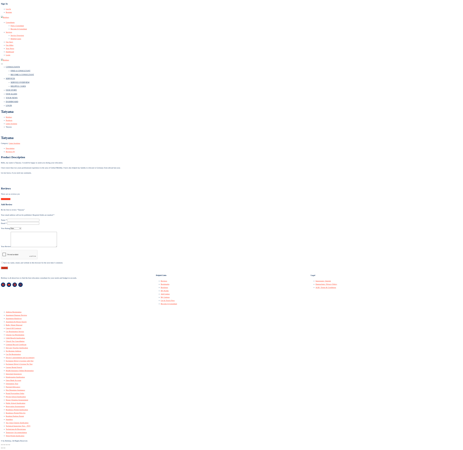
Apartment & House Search (16, 322)
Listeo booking (14, 143)
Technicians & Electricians (16, 429)
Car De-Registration (13, 354)
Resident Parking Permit (15, 416)
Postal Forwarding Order (15, 393)
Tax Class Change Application (17, 423)
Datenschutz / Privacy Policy (326, 284)
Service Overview (17, 35)
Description (10, 148)
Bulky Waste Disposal (14, 325)
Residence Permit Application (17, 410)
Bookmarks (165, 284)
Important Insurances (14, 374)
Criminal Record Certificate (16, 345)
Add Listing (165, 294)
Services (9, 32)
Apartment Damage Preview (16, 315)
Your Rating (5, 228)
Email (4, 223)
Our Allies (9, 45)
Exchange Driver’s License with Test (19, 361)
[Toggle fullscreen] (7, 444)
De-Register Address (13, 351)
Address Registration (13, 312)
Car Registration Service (15, 331)
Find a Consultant (17, 26)
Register (9, 12)
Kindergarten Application (15, 377)
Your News (10, 48)
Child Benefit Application (15, 338)
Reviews (164, 281)
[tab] (234, 148)
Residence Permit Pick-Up (15, 413)
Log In (8, 9)
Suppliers (9, 419)
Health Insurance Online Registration (20, 371)
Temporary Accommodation (16, 432)
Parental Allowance (13, 387)
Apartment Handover (14, 318)
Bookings (164, 287)
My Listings (165, 297)
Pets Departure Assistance (15, 390)
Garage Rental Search (14, 367)
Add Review (5, 199)
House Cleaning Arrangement (17, 400)
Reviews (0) (10, 152)
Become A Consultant (19, 29)
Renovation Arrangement (15, 406)
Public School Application (15, 403)
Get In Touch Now (168, 300)
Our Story (9, 42)
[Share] (4, 444)
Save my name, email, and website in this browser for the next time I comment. (33, 263)
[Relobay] (5, 17)
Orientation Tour (12, 384)
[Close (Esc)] (2, 444)
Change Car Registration (15, 335)
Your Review (6, 246)
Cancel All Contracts (13, 328)
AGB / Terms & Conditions (326, 287)
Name (4, 220)
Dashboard (10, 52)
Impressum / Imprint (323, 281)
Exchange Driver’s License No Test (19, 364)
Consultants (10, 22)
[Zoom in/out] (9, 444)
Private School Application (16, 397)
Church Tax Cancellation (15, 341)
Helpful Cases (16, 39)
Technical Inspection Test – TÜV (18, 426)
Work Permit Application (15, 436)
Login (8, 55)
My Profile (165, 291)
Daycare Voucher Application (17, 348)
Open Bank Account (13, 380)
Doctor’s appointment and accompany (20, 358)
